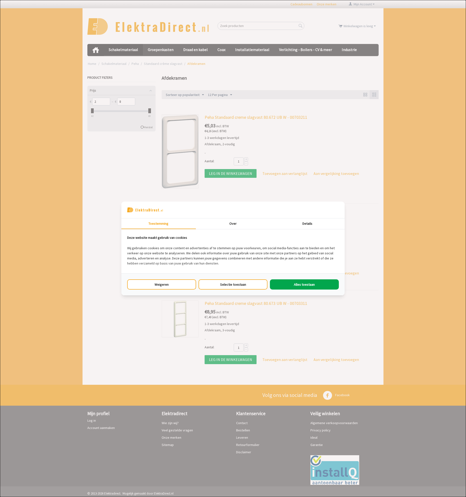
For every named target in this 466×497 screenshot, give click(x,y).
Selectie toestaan (233, 284)
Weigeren (162, 284)
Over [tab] (233, 223)
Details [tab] (307, 223)
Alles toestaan (304, 284)
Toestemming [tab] (158, 223)
